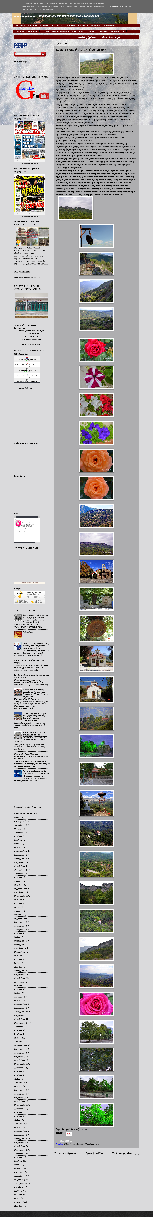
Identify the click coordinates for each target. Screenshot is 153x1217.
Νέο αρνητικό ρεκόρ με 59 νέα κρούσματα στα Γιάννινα (36, 772)
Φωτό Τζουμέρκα (109, 25)
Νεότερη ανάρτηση (65, 1153)
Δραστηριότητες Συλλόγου (60, 31)
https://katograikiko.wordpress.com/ (72, 1129)
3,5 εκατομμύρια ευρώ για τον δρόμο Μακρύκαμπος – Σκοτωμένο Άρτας (35, 715)
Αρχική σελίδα (20, 25)
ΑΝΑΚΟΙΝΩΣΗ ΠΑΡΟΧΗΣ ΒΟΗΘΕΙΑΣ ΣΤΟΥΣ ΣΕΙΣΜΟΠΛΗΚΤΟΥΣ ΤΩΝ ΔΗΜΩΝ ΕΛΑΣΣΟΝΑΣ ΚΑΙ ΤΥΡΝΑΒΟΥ (30, 737)
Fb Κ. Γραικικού (56, 25)
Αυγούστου (19, 832)
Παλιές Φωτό (45, 31)
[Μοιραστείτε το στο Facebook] (68, 1141)
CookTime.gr (34, 582)
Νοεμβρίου (19, 862)
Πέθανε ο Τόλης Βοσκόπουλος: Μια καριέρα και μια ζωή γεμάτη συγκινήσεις (36, 645)
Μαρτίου (18, 847)
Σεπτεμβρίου (20, 870)
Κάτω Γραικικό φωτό (73, 1144)
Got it (128, 6)
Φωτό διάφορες (103, 31)
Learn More (116, 6)
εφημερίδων (35, 163)
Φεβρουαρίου (20, 851)
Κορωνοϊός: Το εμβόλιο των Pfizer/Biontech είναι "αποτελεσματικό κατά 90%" (31, 756)
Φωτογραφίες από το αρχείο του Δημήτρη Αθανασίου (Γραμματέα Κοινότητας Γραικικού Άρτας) (35, 618)
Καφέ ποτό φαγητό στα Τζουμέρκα (27, 31)
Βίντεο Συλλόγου (77, 31)
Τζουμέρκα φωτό (91, 1144)
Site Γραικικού (70, 25)
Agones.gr (32, 382)
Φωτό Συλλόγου (83, 25)
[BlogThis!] (63, 1141)
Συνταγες (23, 582)
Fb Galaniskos (32, 25)
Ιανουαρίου (19, 821)
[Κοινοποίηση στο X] (66, 1141)
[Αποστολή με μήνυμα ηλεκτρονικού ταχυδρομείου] (61, 1141)
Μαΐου (17, 817)
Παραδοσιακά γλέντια (118, 31)
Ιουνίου (17, 840)
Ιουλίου (17, 836)
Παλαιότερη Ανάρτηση (125, 1153)
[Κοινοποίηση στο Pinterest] (71, 1141)
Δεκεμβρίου (19, 825)
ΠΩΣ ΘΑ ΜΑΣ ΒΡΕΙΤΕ (31, 345)
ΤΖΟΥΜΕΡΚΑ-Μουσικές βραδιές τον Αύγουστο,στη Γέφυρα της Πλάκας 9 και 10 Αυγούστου (35, 693)
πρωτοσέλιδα (26, 163)
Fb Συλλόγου (44, 25)
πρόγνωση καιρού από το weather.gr (29, 605)
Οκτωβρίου (19, 829)
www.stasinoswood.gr (32, 339)
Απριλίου (18, 881)
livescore (37, 382)
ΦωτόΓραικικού (96, 25)
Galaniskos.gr (28, 632)
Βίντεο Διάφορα (90, 31)
